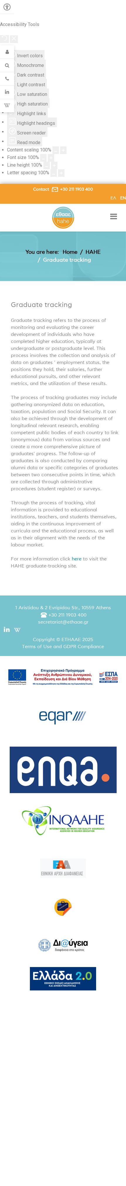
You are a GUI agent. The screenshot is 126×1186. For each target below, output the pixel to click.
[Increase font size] (51, 158)
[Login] (7, 52)
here (76, 559)
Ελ (113, 198)
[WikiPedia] (7, 105)
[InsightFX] (63, 820)
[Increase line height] (54, 165)
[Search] (7, 65)
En (123, 198)
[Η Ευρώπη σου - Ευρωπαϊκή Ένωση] (63, 907)
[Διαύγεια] (63, 945)
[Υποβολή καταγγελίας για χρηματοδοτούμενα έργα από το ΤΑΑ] (63, 868)
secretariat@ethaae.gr (63, 622)
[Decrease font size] (43, 158)
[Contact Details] (7, 79)
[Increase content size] (63, 150)
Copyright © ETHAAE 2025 (63, 639)
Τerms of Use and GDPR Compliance (63, 646)
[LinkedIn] (7, 92)
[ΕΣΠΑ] (63, 677)
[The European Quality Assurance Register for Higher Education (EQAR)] (63, 716)
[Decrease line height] (46, 165)
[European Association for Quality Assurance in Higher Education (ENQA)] (63, 770)
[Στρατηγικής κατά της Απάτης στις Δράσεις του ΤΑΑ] (63, 978)
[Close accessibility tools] (14, 39)
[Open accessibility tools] (7, 7)
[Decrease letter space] (53, 173)
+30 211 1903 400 (76, 189)
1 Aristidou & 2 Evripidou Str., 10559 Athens (63, 607)
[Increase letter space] (61, 173)
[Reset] (4, 39)
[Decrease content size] (55, 150)
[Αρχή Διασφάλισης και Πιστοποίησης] (63, 217)
